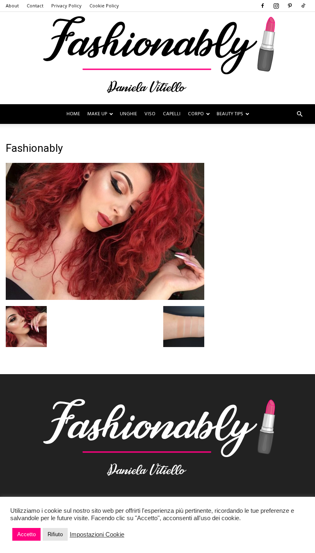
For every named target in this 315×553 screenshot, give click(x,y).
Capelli (171, 114)
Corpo (196, 114)
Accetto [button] (26, 534)
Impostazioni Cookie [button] (97, 534)
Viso (149, 114)
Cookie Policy (104, 5)
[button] (299, 114)
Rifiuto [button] (55, 534)
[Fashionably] (157, 58)
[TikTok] (303, 5)
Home (73, 114)
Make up (97, 114)
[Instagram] (276, 5)
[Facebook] (262, 5)
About (12, 5)
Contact (35, 5)
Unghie (128, 114)
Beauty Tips (230, 114)
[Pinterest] (289, 5)
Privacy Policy (66, 5)
